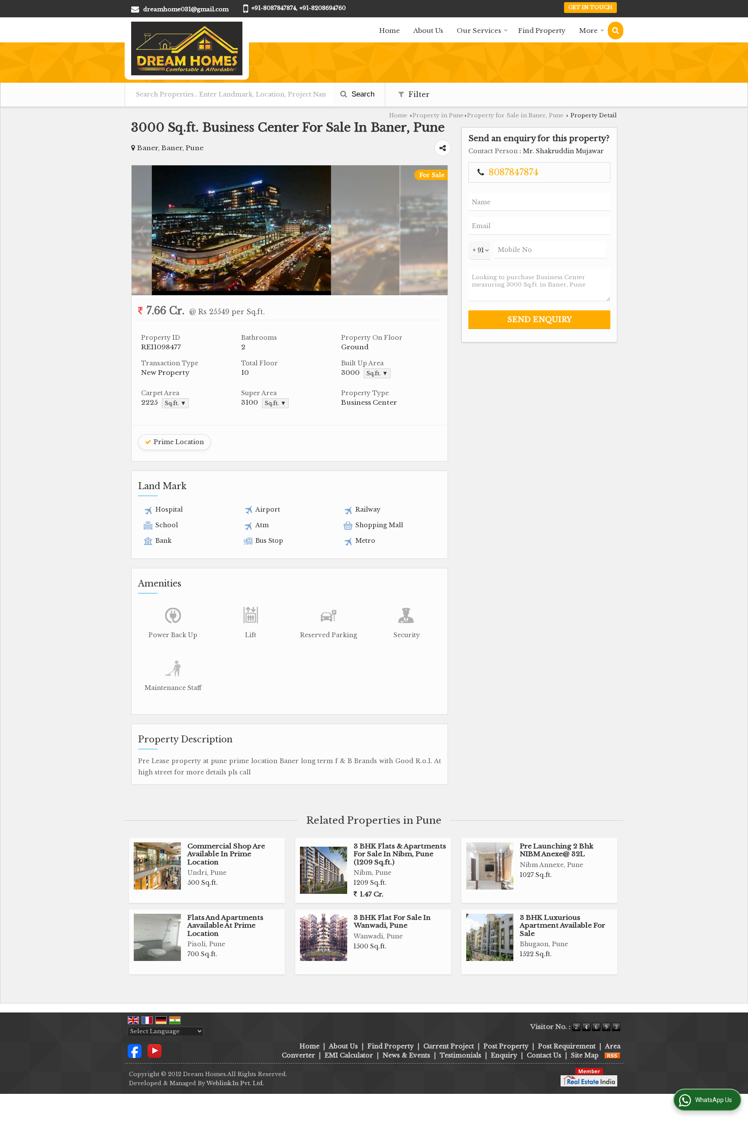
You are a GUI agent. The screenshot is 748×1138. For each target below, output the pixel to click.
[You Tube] (154, 1050)
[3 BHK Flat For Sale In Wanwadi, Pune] (323, 937)
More (588, 30)
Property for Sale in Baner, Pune (515, 115)
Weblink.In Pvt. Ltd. (235, 1083)
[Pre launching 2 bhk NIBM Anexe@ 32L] (489, 866)
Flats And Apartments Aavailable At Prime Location (225, 925)
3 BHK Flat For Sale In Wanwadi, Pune (392, 921)
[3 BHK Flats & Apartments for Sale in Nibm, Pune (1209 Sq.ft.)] (323, 870)
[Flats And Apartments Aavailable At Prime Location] (157, 937)
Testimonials (460, 1055)
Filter (418, 94)
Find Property (542, 30)
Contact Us (544, 1055)
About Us (428, 30)
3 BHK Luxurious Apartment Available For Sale (562, 925)
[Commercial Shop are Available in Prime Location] (157, 866)
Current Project (448, 1046)
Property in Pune (438, 115)
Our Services (479, 30)
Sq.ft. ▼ (377, 373)
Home (389, 30)
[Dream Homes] (186, 48)
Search (361, 94)
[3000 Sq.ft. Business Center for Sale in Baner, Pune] (290, 293)
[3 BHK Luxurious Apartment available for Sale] (489, 937)
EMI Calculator (349, 1055)
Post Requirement (567, 1046)
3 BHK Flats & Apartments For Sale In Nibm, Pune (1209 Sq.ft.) (400, 854)
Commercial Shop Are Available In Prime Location (226, 854)
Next (436, 230)
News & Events (406, 1055)
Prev (143, 230)
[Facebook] (135, 1050)
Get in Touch (590, 7)
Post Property (506, 1046)
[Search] (615, 30)
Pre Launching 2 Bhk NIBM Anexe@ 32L (556, 850)
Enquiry (504, 1055)
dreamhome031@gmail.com (186, 9)
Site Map (585, 1055)
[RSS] (612, 1055)
